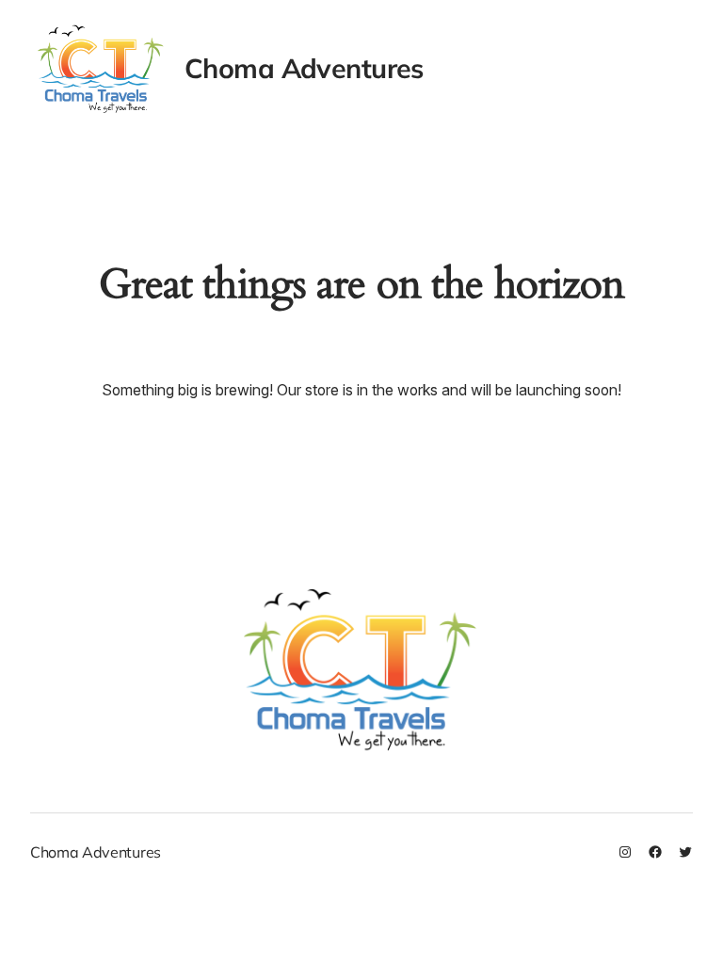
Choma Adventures (304, 68)
